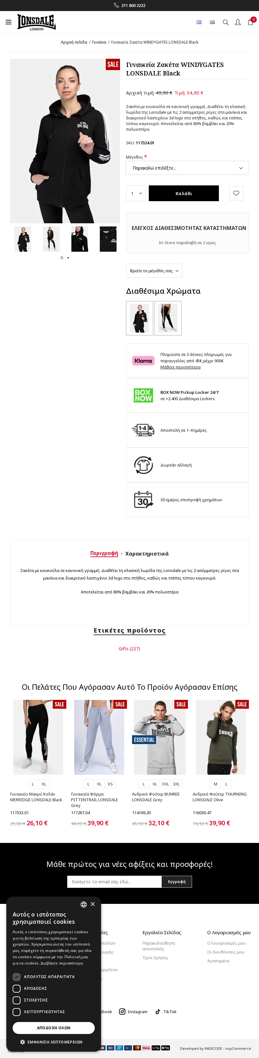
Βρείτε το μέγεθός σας (151, 271)
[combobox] (84, 904)
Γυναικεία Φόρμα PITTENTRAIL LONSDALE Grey (94, 799)
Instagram (138, 1011)
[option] (23, 239)
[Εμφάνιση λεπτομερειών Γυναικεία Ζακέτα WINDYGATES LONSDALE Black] (139, 318)
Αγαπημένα (218, 961)
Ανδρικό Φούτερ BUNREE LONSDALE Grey (156, 797)
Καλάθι (184, 193)
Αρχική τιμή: (140, 92)
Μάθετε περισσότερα (180, 367)
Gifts (124, 649)
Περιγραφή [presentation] (104, 553)
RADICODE (213, 1048)
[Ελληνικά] (199, 22)
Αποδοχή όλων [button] (54, 1028)
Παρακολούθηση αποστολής (158, 946)
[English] (212, 22)
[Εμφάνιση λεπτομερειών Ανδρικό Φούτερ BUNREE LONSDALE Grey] (160, 737)
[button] (54, 1041)
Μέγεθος (135, 156)
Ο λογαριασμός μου (226, 943)
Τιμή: (179, 92)
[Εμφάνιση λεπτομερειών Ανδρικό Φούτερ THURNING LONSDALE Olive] (221, 737)
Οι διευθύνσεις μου (225, 952)
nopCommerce (238, 1048)
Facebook (103, 1011)
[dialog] (53, 974)
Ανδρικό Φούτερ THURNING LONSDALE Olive (220, 797)
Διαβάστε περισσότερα (62, 963)
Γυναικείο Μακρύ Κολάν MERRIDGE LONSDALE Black (36, 797)
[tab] (104, 553)
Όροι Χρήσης (155, 957)
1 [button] (62, 257)
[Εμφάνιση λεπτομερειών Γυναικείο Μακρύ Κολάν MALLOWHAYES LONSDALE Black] (168, 318)
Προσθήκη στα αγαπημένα (236, 193)
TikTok (170, 1011)
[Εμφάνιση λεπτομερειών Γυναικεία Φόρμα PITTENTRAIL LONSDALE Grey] (99, 737)
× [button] (92, 904)
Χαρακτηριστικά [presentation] (147, 553)
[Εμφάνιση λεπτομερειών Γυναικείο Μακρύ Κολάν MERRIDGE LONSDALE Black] (38, 737)
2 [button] (68, 257)
